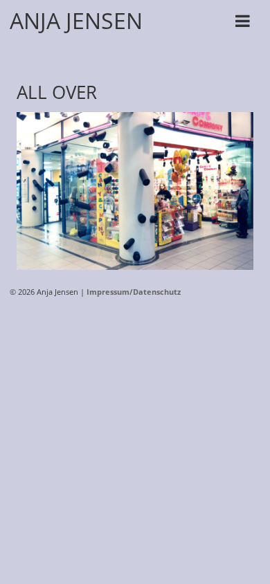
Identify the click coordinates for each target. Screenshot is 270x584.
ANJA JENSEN (76, 20)
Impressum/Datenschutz (134, 291)
